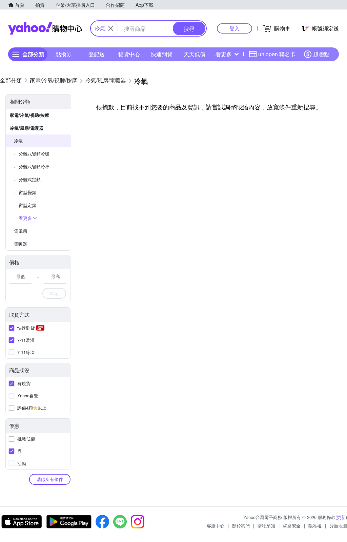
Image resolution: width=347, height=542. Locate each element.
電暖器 (20, 244)
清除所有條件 (50, 479)
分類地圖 (338, 525)
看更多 (224, 54)
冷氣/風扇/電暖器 (26, 128)
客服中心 (215, 525)
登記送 (96, 54)
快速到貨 (161, 54)
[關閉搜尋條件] (111, 28)
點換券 (64, 54)
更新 (341, 517)
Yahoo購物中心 (45, 28)
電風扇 (20, 231)
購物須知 (266, 525)
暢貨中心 (129, 54)
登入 (234, 28)
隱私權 (315, 525)
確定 (54, 293)
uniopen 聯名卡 (276, 54)
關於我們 (241, 525)
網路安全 (292, 525)
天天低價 (194, 54)
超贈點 (321, 54)
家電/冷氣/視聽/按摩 (29, 115)
